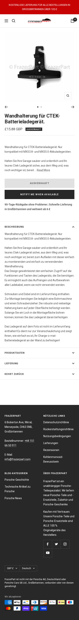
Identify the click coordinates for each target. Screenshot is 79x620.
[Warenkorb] (72, 21)
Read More (43, 170)
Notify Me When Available (39, 194)
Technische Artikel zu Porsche (17, 489)
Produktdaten (15, 353)
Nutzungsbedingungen (57, 436)
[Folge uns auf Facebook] (47, 544)
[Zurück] (6, 107)
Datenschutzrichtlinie (56, 422)
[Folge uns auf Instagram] (65, 544)
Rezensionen (51, 450)
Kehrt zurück (14, 374)
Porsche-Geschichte (17, 479)
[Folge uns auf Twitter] (56, 544)
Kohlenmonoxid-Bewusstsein (53, 459)
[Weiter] (72, 107)
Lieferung (11, 363)
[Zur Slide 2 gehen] (41, 107)
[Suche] (13, 21)
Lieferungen (50, 443)
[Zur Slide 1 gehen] (37, 107)
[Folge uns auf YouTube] (47, 552)
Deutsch (26, 568)
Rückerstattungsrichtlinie (58, 429)
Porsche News (13, 498)
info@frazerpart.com (17, 459)
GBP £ (10, 568)
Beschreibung (14, 226)
